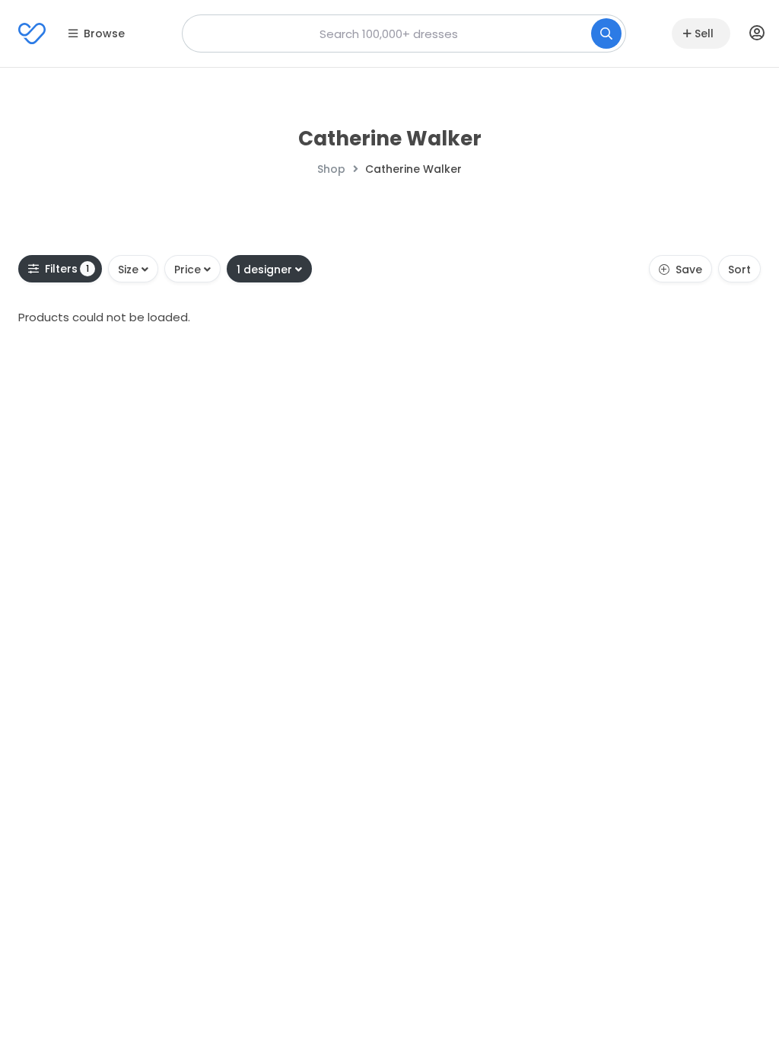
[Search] (606, 33)
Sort (739, 269)
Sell (704, 33)
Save (689, 269)
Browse (104, 33)
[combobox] (404, 33)
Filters (67, 268)
